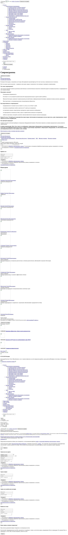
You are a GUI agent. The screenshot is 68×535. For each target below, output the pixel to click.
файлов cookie (29, 433)
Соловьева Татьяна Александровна (8, 245)
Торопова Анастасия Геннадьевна (8, 180)
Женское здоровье (10, 33)
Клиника (8, 44)
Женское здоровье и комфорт (15, 36)
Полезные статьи (10, 54)
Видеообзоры (9, 408)
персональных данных (45, 433)
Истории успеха (6, 56)
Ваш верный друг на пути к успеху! (16, 8)
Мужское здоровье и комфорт (15, 39)
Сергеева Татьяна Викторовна (7, 300)
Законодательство (10, 48)
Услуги (4, 5)
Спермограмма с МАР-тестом (15, 19)
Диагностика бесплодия (11, 17)
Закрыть (2, 533)
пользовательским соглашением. (21, 147)
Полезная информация (8, 53)
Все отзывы (12, 361)
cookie (37, 441)
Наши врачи (6, 41)
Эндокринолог (11, 26)
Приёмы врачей (9, 25)
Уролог (10, 27)
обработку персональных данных (16, 146)
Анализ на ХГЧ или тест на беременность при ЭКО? (18, 339)
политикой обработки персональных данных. (50, 441)
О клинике (5, 42)
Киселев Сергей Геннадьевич (7, 206)
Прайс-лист (4, 139)
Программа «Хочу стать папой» (15, 14)
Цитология (10, 23)
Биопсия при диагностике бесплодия (16, 20)
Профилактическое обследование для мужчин (18, 38)
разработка (3, 439)
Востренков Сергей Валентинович (8, 258)
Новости (8, 43)
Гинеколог (10, 29)
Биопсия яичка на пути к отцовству (16, 21)
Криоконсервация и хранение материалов (17, 12)
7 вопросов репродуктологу (12, 348)
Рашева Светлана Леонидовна (7, 193)
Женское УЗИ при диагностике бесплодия (18, 9)
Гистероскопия (11, 24)
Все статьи (3, 351)
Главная (5, 66)
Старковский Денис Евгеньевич (8, 272)
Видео (7, 55)
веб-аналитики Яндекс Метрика (19, 443)
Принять (5, 447)
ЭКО (7, 30)
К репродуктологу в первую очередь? (17, 7)
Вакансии (8, 47)
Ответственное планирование (12, 6)
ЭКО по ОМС (11, 31)
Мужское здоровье (10, 37)
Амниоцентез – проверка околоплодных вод (18, 15)
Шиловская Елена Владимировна (8, 218)
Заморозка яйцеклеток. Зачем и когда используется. (18, 331)
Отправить (3, 159)
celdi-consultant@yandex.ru (32, 320)
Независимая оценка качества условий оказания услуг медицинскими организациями (20, 436)
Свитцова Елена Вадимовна (7, 314)
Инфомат (5, 59)
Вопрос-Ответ (6, 51)
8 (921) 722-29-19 (15, 1)
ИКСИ (10, 32)
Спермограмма (11, 18)
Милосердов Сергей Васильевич (8, 286)
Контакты (5, 57)
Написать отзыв (5, 361)
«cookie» (39, 443)
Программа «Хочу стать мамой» (15, 13)
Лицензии (8, 45)
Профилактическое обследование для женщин (18, 35)
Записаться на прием (24, 1)
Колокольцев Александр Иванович (8, 231)
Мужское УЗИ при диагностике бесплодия (18, 11)
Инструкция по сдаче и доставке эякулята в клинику (12, 131)
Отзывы (5, 50)
